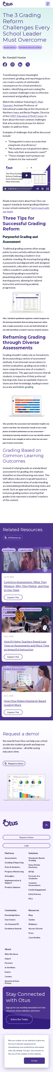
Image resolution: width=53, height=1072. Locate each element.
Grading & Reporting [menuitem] (14, 862)
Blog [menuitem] (31, 915)
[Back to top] (46, 825)
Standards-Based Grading (30, 47)
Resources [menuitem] (34, 910)
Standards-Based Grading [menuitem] (36, 859)
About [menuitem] (8, 949)
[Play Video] (5, 189)
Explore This (13, 597)
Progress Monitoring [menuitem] (14, 871)
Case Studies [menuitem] (34, 937)
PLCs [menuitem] (31, 899)
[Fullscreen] (47, 189)
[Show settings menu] (42, 189)
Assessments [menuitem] (11, 858)
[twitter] (28, 64)
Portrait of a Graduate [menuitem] (34, 877)
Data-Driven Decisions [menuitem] (34, 866)
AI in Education (9, 609)
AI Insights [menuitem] (9, 876)
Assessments (10, 47)
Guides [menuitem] (32, 920)
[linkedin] (20, 64)
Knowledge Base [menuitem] (12, 915)
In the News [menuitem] (10, 967)
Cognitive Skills (25, 550)
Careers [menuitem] (8, 976)
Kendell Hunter (16, 57)
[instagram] (12, 64)
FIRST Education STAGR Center (27, 115)
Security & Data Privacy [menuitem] (12, 982)
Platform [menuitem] (9, 853)
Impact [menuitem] (8, 959)
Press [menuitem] (31, 933)
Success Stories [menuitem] (36, 928)
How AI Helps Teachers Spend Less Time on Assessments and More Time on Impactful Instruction (26, 645)
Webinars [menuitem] (33, 924)
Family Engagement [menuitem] (37, 890)
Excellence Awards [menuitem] (13, 928)
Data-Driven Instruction (30, 609)
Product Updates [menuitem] (12, 887)
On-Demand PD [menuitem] (12, 924)
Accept (34, 1060)
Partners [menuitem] (9, 963)
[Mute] (37, 189)
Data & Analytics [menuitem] (12, 867)
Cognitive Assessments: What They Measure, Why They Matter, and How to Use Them (26, 586)
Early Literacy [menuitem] (35, 894)
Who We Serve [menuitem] (11, 954)
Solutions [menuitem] (33, 853)
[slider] (25, 189)
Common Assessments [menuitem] (34, 884)
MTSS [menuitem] (31, 872)
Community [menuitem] (11, 910)
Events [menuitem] (8, 972)
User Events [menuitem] (10, 920)
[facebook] (5, 64)
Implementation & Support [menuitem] (13, 881)
